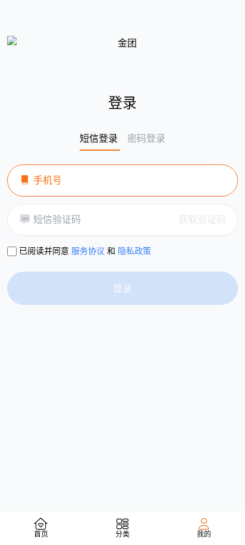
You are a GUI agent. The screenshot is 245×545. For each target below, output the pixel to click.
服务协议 (88, 250)
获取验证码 (202, 219)
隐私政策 (134, 250)
